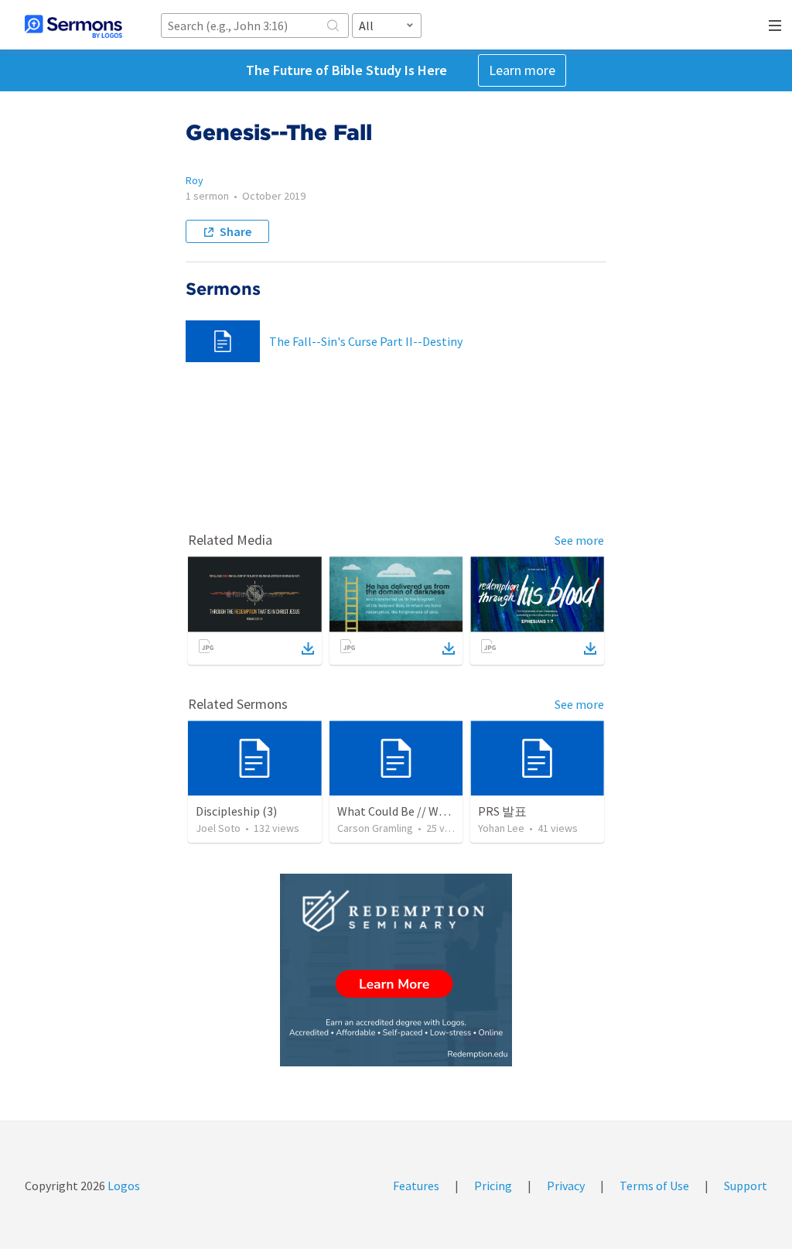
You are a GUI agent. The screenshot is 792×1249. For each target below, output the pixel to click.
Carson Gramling (375, 828)
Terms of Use (654, 1185)
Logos (122, 1185)
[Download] (308, 648)
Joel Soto (218, 828)
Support (745, 1185)
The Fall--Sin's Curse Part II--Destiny (366, 341)
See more (579, 540)
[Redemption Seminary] (396, 970)
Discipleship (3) (236, 811)
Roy (194, 180)
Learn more (522, 70)
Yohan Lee (501, 828)
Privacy (566, 1185)
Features (416, 1185)
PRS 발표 (502, 811)
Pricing (493, 1185)
